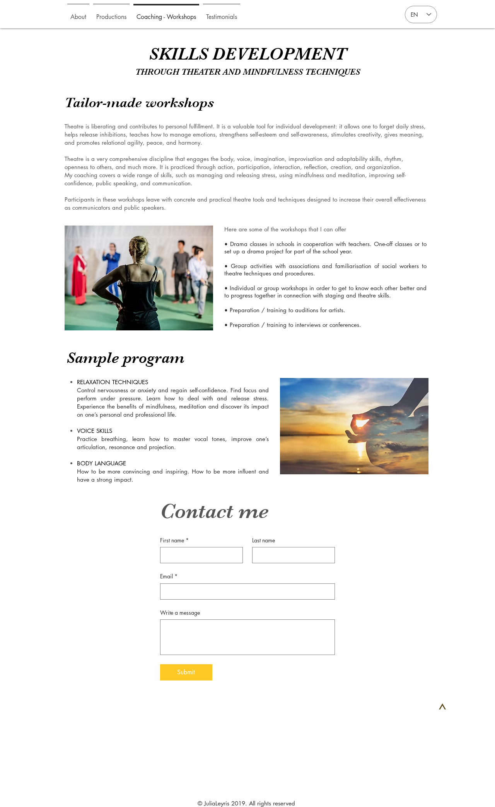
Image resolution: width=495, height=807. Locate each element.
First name (174, 540)
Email (169, 576)
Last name (263, 540)
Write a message (180, 612)
